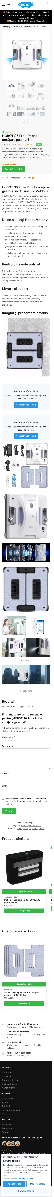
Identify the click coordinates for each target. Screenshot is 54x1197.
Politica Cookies (10, 1084)
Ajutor (5, 1102)
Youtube (6, 1132)
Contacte (6, 1106)
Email (5, 786)
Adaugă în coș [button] (24, 911)
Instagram (7, 1128)
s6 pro (35, 828)
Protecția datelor (10, 1080)
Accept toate (14, 1183)
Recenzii (27, 178)
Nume (5, 773)
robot (25, 828)
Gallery (5, 178)
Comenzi (6, 1076)
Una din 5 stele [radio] (3, 740)
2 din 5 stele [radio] (6, 740)
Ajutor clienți (8, 1087)
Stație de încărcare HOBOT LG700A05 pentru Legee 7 (22, 901)
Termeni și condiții (11, 1110)
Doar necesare (37, 1183)
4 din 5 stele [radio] (11, 740)
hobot (19, 828)
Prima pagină (7, 27)
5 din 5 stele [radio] (14, 740)
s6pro (41, 828)
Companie (7, 1072)
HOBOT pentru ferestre (23, 27)
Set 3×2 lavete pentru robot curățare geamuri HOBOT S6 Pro (21, 993)
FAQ (4, 1113)
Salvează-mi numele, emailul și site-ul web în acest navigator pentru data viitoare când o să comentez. (26, 801)
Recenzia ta (8, 746)
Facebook (7, 1124)
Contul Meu (8, 1098)
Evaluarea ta (8, 737)
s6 (30, 828)
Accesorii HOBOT (11, 897)
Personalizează (26, 1191)
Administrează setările (26, 405)
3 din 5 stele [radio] (9, 740)
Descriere (15, 178)
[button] (46, 33)
